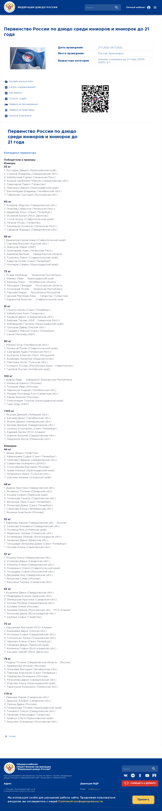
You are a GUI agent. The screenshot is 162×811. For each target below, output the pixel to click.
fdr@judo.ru (94, 789)
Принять (143, 799)
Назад (12, 736)
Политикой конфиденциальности (80, 801)
